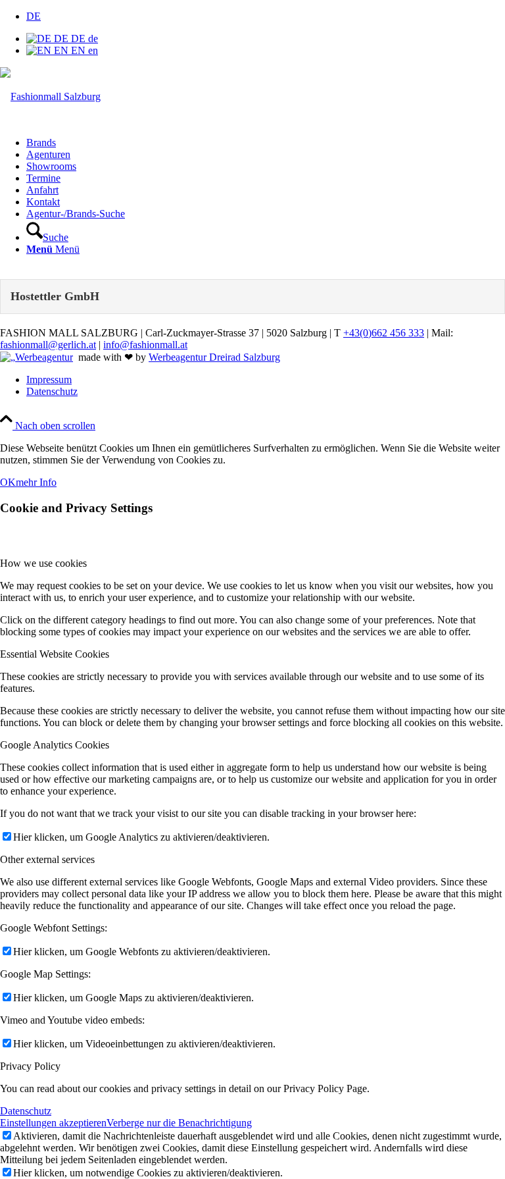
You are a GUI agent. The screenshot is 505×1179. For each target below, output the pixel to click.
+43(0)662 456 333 (383, 332)
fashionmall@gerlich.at (48, 344)
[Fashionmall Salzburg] (50, 96)
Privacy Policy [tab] (30, 1066)
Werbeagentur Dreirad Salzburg (214, 357)
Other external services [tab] (47, 859)
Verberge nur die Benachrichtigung (179, 1122)
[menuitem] (265, 143)
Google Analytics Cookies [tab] (54, 744)
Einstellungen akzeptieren (53, 1122)
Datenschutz (25, 1110)
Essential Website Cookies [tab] (54, 654)
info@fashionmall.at (145, 344)
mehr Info (36, 482)
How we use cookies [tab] (43, 563)
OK (8, 482)
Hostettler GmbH (55, 296)
